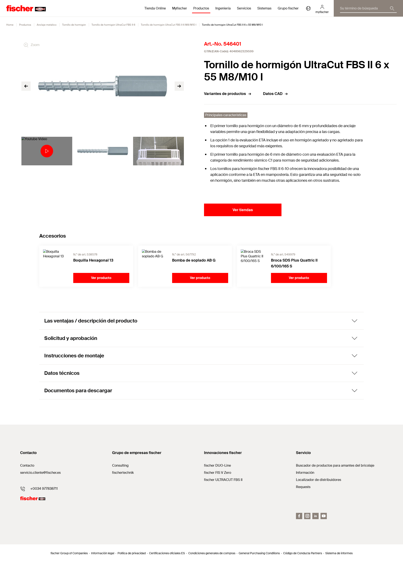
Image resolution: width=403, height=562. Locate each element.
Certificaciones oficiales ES (167, 553)
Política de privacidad (132, 553)
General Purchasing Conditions (259, 553)
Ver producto (101, 278)
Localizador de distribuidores (318, 480)
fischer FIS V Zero (217, 472)
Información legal (102, 553)
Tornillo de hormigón (74, 24)
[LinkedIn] (315, 516)
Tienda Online (155, 8)
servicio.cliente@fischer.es (40, 472)
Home (9, 24)
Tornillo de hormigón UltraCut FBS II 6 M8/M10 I (168, 24)
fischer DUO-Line (217, 465)
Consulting (120, 465)
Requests (303, 487)
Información (305, 472)
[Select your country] (308, 8)
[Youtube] (324, 516)
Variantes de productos (225, 93)
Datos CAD (273, 93)
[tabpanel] (46, 151)
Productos (25, 24)
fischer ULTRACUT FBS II (223, 480)
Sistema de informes (339, 553)
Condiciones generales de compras (211, 553)
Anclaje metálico (46, 24)
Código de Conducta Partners (302, 553)
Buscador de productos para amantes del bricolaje (335, 465)
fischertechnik (123, 472)
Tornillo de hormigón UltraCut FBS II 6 (113, 24)
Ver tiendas (243, 209)
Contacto (27, 465)
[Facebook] (299, 516)
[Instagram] (307, 516)
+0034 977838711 (44, 488)
